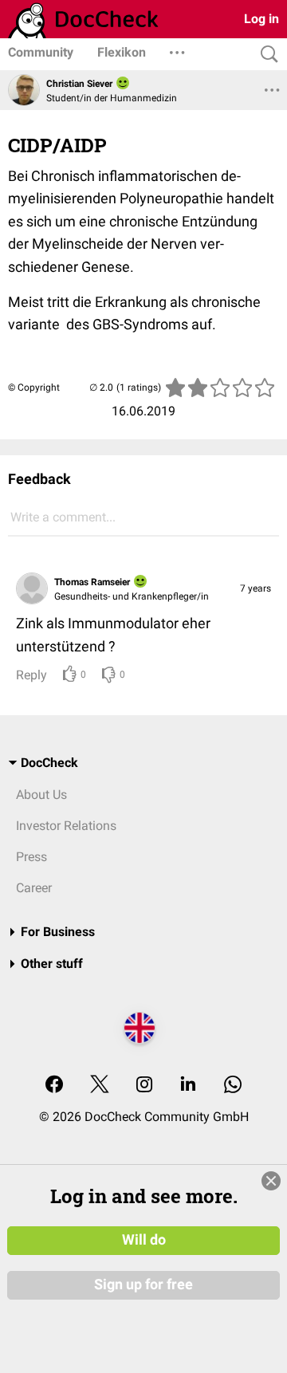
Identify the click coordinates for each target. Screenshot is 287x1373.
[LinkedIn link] (188, 1085)
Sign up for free (143, 1284)
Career (34, 887)
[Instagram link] (144, 1085)
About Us (41, 794)
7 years (255, 588)
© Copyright (34, 387)
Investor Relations (66, 825)
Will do (144, 1240)
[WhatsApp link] (233, 1085)
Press (31, 856)
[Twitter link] (99, 1085)
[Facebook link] (54, 1085)
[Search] (265, 54)
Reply (31, 675)
